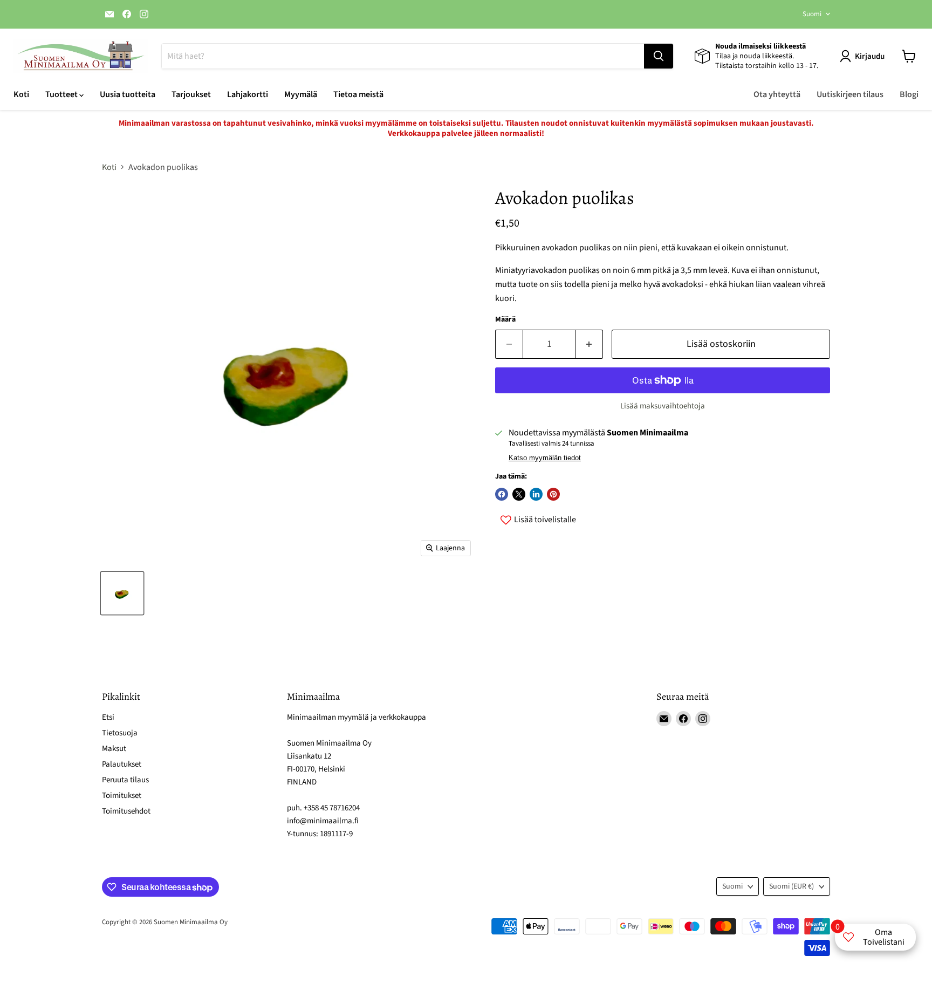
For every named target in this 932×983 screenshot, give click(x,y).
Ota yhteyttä (776, 94)
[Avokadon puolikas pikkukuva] (122, 593)
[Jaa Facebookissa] (501, 494)
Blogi (909, 94)
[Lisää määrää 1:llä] (589, 344)
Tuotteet (62, 94)
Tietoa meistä (358, 94)
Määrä (505, 319)
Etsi (108, 717)
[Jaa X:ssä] (518, 494)
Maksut (114, 748)
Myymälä (300, 94)
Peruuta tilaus (125, 780)
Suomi (812, 14)
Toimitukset (121, 795)
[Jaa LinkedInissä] (536, 494)
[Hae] (658, 56)
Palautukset (121, 764)
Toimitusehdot (126, 811)
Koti (21, 94)
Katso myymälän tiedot (545, 458)
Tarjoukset (191, 94)
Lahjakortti (247, 94)
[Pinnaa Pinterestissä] (553, 494)
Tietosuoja (120, 733)
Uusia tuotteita (127, 94)
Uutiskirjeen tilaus (850, 94)
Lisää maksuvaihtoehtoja (662, 406)
